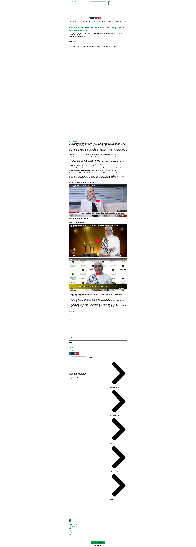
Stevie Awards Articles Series (94, 312)
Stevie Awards (86, 312)
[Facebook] (90, 18)
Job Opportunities (117, 21)
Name (70, 333)
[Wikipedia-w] (100, 18)
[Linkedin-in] (75, 353)
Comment (71, 319)
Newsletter (110, 21)
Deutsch (124, 21)
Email (70, 337)
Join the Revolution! (102, 21)
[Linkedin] (95, 18)
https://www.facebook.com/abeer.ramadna (76, 180)
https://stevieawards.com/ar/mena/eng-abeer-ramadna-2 (79, 218)
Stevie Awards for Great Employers (107, 312)
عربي (69, 538)
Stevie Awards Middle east (118, 312)
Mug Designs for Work (86, 21)
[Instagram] (92, 18)
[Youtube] (97, 18)
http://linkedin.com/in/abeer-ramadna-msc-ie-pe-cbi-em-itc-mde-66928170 (82, 182)
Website (70, 342)
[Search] (109, 4)
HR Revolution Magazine (74, 21)
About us (94, 21)
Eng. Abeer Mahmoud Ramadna (77, 312)
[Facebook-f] (70, 353)
